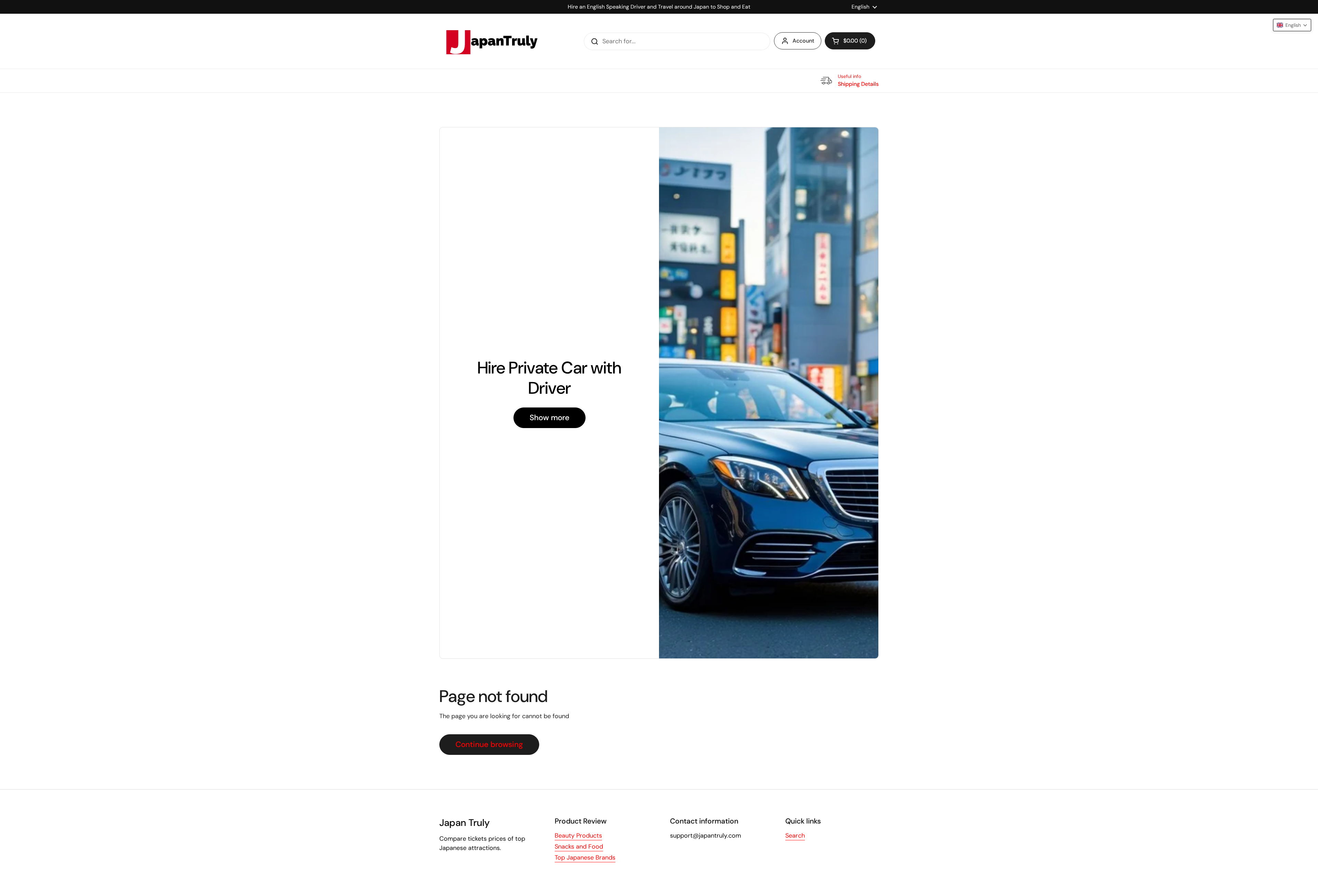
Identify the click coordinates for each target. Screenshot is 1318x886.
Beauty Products (578, 835)
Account (803, 40)
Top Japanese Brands (585, 857)
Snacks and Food (579, 846)
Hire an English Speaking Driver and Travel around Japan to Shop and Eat (659, 7)
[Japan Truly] (490, 41)
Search (795, 835)
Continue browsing (489, 744)
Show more (549, 418)
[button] (850, 40)
